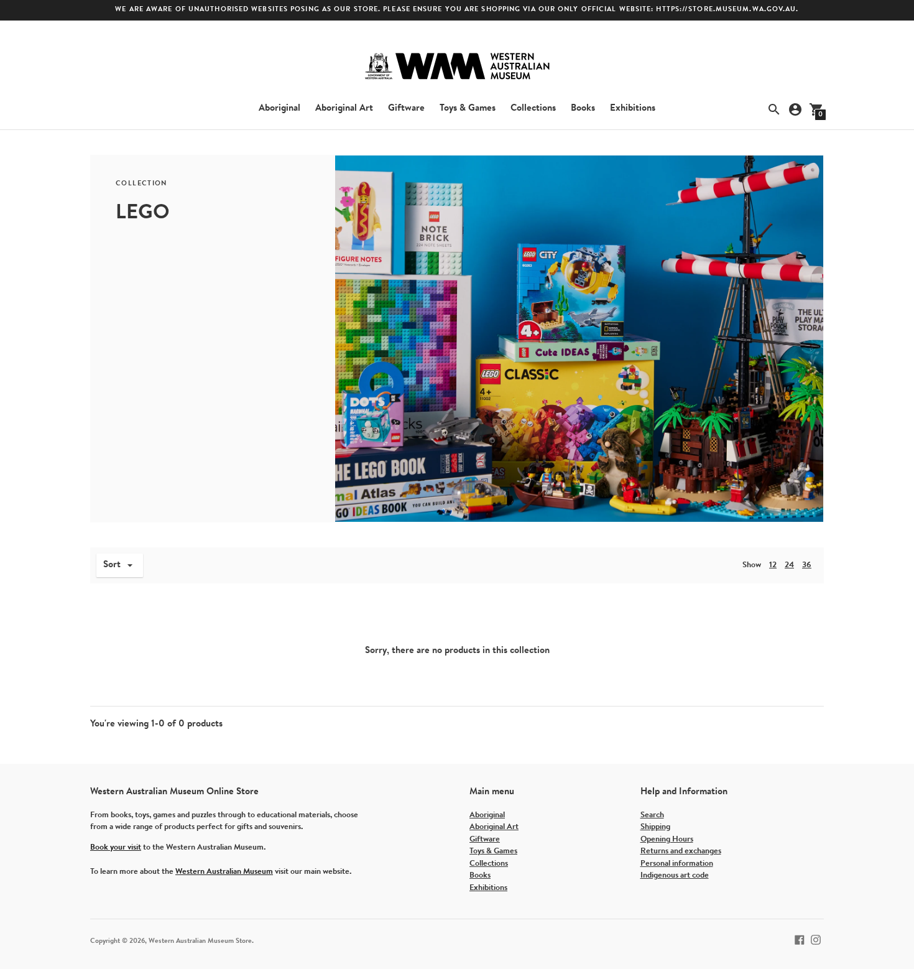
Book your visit (115, 847)
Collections (533, 108)
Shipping (655, 827)
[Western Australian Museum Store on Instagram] (816, 939)
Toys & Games (468, 108)
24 (789, 565)
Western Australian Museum (224, 872)
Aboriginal (279, 108)
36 (806, 565)
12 (773, 565)
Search (652, 815)
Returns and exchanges (680, 851)
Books (583, 108)
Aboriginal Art (344, 108)
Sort (112, 565)
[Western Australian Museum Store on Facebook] (800, 939)
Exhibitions (632, 108)
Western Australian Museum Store (200, 941)
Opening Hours (666, 839)
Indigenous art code (674, 875)
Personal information (676, 864)
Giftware (406, 108)
